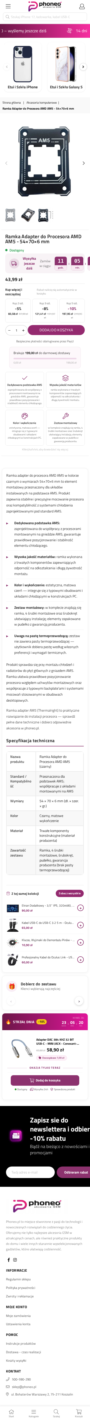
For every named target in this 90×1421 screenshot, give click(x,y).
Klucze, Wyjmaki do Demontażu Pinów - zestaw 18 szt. (48, 940)
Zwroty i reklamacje (20, 1296)
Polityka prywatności (20, 1287)
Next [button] (84, 163)
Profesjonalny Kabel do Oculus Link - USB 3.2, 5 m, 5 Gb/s (48, 957)
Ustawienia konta (18, 1323)
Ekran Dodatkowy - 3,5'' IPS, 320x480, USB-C (48, 906)
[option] (45, 162)
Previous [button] (6, 163)
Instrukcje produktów (21, 1343)
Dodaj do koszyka (48, 1080)
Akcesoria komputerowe (41, 103)
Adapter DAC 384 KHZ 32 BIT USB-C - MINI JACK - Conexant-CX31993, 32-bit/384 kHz (56, 1042)
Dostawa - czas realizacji (23, 1351)
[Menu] (8, 6)
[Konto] (82, 6)
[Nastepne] (83, 67)
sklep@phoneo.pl (24, 1386)
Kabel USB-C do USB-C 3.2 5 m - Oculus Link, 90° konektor (48, 923)
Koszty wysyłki (16, 1360)
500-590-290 (21, 1379)
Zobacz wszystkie (70, 893)
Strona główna (11, 103)
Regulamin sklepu (18, 1279)
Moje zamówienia (18, 1315)
